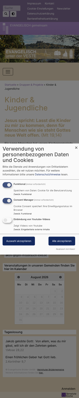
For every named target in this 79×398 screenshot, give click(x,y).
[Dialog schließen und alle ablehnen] (76, 145)
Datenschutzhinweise (47, 174)
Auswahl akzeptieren (18, 240)
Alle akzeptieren (61, 240)
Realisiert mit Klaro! (65, 249)
